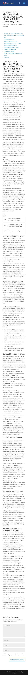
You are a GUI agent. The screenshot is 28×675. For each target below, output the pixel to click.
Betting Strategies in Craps (10, 45)
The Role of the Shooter (10, 49)
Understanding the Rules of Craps (12, 43)
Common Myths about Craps (11, 47)
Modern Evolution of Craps (10, 41)
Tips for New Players (9, 51)
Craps (4, 101)
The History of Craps (9, 39)
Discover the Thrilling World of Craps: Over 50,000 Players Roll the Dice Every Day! (14, 35)
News (20, 24)
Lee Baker (6, 24)
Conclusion (6, 57)
